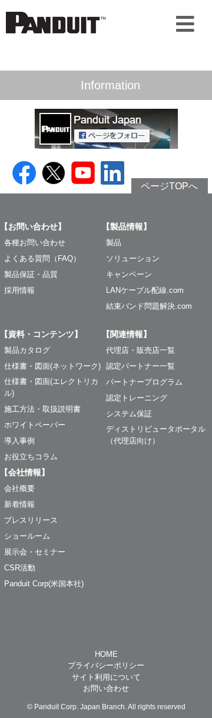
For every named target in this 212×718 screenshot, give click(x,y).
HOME (106, 654)
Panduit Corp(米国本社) (44, 583)
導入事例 (19, 440)
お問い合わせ (106, 688)
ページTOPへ (169, 186)
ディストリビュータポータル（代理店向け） (156, 435)
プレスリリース (31, 520)
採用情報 (19, 290)
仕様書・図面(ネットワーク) (52, 366)
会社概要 (19, 488)
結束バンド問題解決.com (149, 306)
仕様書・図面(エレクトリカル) (51, 387)
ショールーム (27, 536)
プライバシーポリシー (106, 665)
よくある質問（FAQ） (42, 258)
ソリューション (133, 258)
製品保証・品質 (31, 274)
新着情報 (19, 504)
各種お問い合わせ (34, 242)
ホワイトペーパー (34, 424)
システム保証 (129, 413)
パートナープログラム (144, 382)
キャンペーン (129, 274)
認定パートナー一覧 (140, 366)
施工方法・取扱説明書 (42, 409)
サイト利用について (106, 677)
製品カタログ (27, 350)
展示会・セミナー (34, 551)
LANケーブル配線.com (145, 290)
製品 (113, 242)
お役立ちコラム (31, 456)
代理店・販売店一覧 (140, 350)
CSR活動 (19, 567)
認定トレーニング (136, 397)
